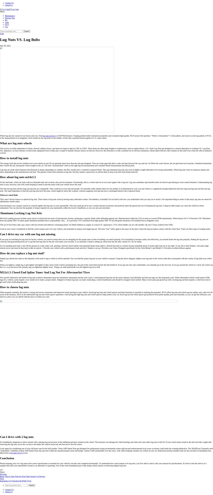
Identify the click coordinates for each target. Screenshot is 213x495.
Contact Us (9, 3)
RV (6, 20)
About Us (9, 5)
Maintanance (10, 16)
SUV (7, 25)
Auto (7, 22)
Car (6, 27)
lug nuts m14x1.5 (49, 136)
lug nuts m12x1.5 (17, 453)
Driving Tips (10, 18)
